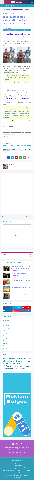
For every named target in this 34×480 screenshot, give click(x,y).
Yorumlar (21, 263)
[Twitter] (12, 157)
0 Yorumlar (23, 24)
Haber (20, 150)
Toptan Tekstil (17, 470)
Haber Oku (7, 328)
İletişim (27, 475)
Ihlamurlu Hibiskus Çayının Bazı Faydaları (20, 281)
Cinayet (12, 13)
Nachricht (11, 462)
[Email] (24, 157)
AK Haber (6, 331)
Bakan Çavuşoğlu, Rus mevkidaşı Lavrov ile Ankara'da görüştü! (21, 267)
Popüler (5, 263)
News (20, 462)
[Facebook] (8, 157)
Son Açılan (13, 263)
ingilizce (18, 457)
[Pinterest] (16, 157)
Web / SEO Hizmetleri (8, 5)
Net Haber (7, 325)
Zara (11, 164)
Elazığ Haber (7, 323)
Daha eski (29, 217)
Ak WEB (17, 235)
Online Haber (8, 320)
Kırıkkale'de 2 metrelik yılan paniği (19, 295)
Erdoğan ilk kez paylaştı (18, 273)
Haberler (27, 150)
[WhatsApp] (20, 157)
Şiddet (5, 152)
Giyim (14, 465)
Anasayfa (9, 475)
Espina (24, 462)
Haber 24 (6, 333)
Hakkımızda (18, 475)
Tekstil (14, 467)
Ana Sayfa (6, 13)
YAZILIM (17, 257)
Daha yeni (5, 217)
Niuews (5, 462)
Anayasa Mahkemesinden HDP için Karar (20, 288)
